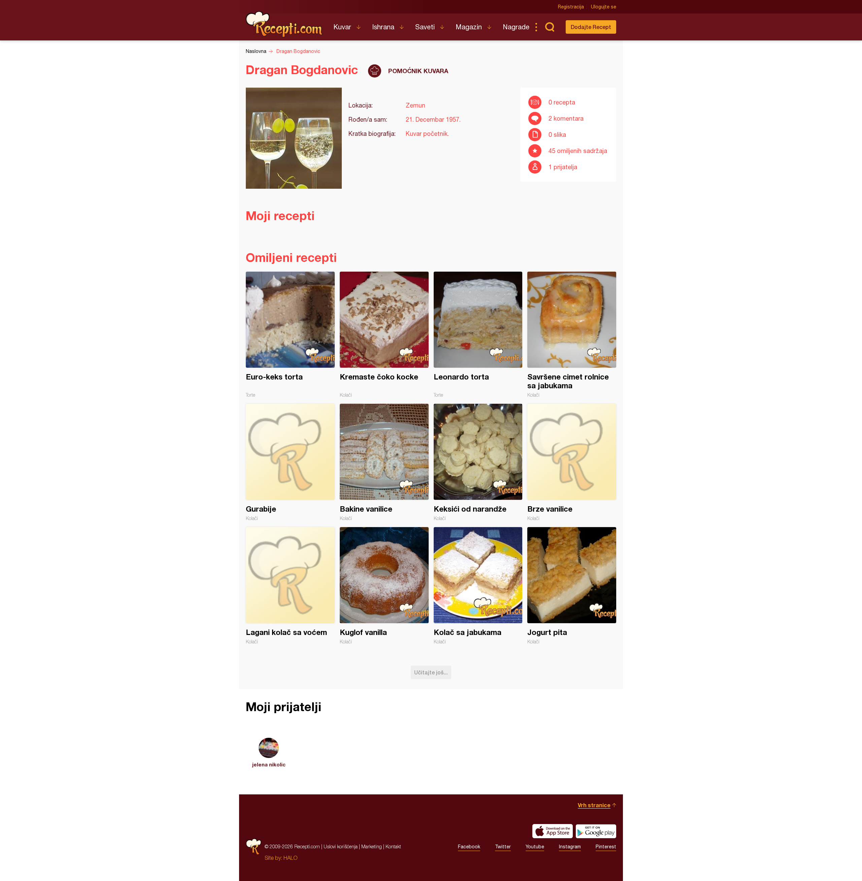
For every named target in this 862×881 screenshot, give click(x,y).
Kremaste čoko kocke (384, 335)
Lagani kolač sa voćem (290, 585)
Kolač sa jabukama (478, 585)
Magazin (469, 27)
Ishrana (383, 27)
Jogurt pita (571, 585)
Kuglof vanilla (384, 585)
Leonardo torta (478, 335)
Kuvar (342, 27)
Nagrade (516, 27)
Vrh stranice (594, 805)
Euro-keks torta (290, 335)
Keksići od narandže (478, 462)
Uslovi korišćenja (341, 846)
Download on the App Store (552, 831)
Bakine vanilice (384, 462)
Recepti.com (284, 24)
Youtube (535, 846)
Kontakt (393, 846)
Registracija (571, 6)
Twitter (503, 846)
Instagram (570, 846)
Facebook (469, 846)
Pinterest (606, 846)
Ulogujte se (603, 6)
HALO (290, 858)
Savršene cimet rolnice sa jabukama (571, 335)
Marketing (371, 846)
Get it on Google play (596, 831)
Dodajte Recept (591, 27)
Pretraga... (549, 27)
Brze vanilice (571, 462)
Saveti (425, 27)
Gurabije (290, 462)
